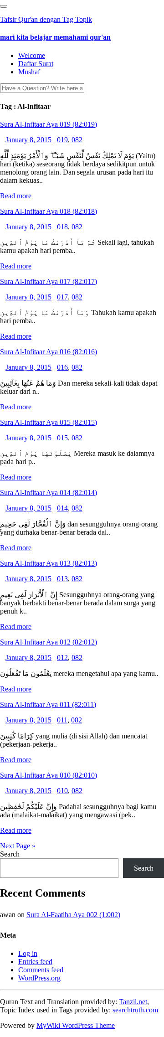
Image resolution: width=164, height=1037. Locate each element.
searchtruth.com (135, 1010)
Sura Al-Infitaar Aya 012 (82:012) (48, 642)
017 (62, 297)
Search (10, 854)
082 (77, 140)
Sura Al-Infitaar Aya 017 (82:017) (48, 281)
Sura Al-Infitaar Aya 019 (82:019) (48, 124)
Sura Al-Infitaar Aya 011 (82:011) (48, 704)
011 (62, 720)
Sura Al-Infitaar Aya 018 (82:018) (48, 211)
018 (62, 227)
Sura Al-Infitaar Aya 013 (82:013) (48, 563)
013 (62, 579)
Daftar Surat (35, 63)
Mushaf (29, 72)
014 (62, 508)
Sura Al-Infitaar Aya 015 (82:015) (48, 422)
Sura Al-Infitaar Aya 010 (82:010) (48, 775)
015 (62, 438)
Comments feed (40, 970)
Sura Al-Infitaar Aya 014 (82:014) (48, 492)
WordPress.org (39, 978)
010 (62, 791)
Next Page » (18, 846)
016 (62, 367)
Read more (15, 196)
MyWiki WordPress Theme (75, 1025)
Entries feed (35, 961)
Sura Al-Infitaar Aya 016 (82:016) (48, 352)
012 (62, 657)
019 (62, 140)
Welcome (31, 55)
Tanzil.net (133, 1002)
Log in (27, 953)
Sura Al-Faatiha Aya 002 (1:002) (73, 914)
